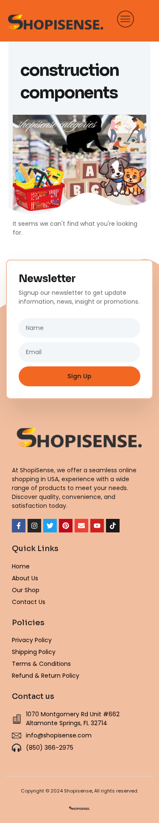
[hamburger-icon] (123, 18)
